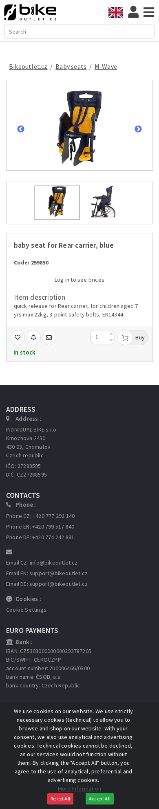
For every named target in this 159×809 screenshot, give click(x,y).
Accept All (99, 798)
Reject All (60, 798)
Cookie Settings (26, 609)
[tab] (118, 12)
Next (138, 129)
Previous (21, 129)
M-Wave (106, 66)
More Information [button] (79, 788)
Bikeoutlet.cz (28, 66)
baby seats (70, 66)
